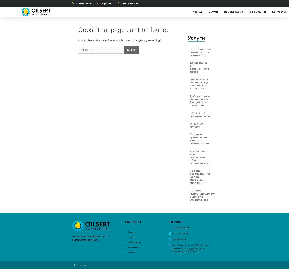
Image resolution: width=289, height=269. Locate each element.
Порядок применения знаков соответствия (199, 139)
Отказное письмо (196, 125)
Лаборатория (233, 11)
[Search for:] (101, 49)
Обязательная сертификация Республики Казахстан (200, 84)
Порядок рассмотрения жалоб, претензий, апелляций (200, 176)
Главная (197, 11)
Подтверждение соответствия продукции (200, 52)
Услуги (213, 11)
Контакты (279, 11)
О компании (257, 11)
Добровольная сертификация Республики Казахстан (200, 101)
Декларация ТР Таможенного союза (199, 67)
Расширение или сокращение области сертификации (200, 157)
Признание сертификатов (200, 114)
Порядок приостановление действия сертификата (200, 195)
